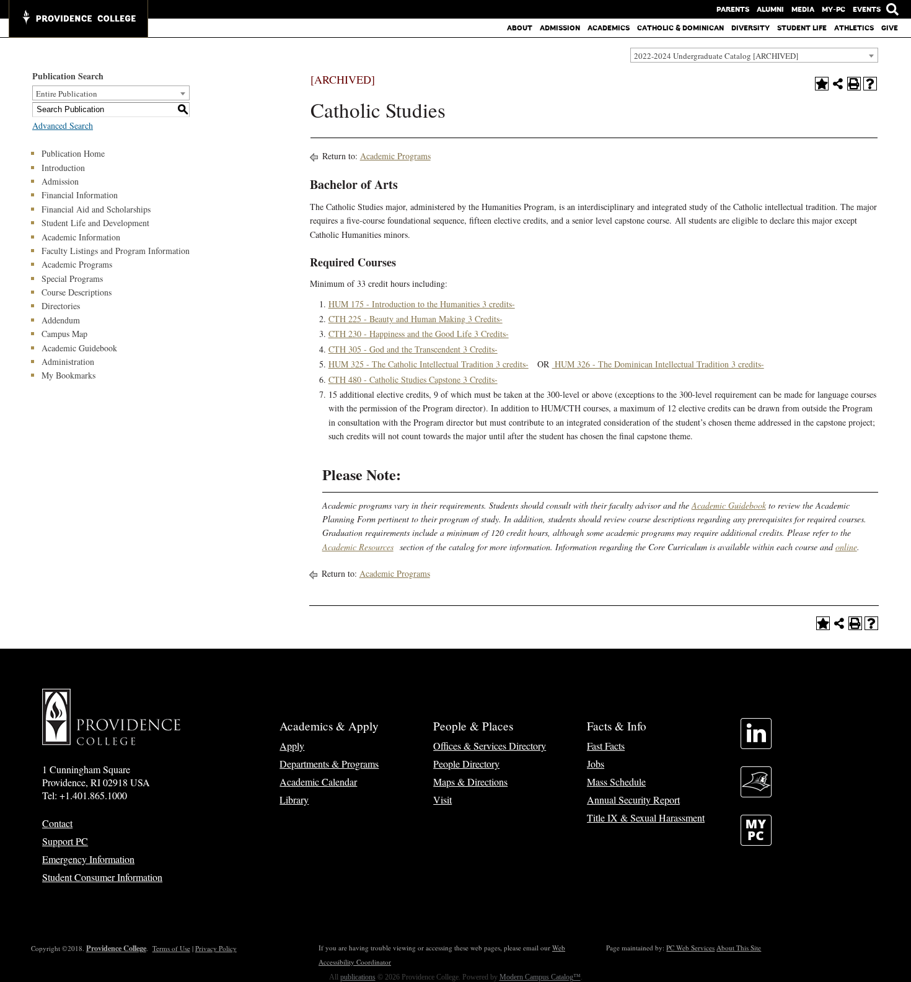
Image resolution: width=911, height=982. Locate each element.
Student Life (802, 28)
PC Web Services (690, 947)
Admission (560, 28)
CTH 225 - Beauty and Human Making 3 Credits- (415, 319)
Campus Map (64, 334)
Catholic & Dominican (680, 28)
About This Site (738, 947)
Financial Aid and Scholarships (96, 209)
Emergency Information (88, 859)
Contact (57, 823)
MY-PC (833, 9)
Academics (609, 28)
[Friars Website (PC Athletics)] (756, 793)
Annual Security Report (633, 799)
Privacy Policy (216, 948)
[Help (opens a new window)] (870, 83)
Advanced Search (62, 125)
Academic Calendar (318, 781)
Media (802, 9)
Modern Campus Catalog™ (540, 977)
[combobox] (754, 55)
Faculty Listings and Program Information (116, 250)
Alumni (770, 9)
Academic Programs (77, 264)
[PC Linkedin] (756, 745)
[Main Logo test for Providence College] (78, 19)
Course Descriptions (77, 292)
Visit (442, 799)
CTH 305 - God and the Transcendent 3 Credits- (413, 349)
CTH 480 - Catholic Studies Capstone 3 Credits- (413, 379)
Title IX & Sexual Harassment (646, 817)
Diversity (750, 28)
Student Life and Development (95, 223)
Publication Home (73, 153)
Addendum (61, 320)
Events (867, 9)
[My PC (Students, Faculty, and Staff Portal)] (756, 841)
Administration (68, 361)
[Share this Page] (838, 83)
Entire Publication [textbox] (66, 93)
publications (358, 977)
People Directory (466, 763)
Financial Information (80, 195)
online (846, 547)
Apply (291, 745)
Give (889, 28)
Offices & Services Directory (489, 745)
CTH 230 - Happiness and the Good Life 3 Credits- (418, 334)
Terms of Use (171, 948)
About (519, 28)
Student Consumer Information (102, 876)
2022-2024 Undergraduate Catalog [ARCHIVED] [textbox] (716, 55)
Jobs (595, 763)
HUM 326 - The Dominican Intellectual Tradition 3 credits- (658, 364)
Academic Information (81, 237)
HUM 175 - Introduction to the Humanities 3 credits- (421, 304)
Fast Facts (606, 745)
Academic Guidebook (79, 348)
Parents (732, 9)
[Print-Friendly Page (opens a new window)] (854, 83)
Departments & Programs (329, 763)
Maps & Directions (470, 781)
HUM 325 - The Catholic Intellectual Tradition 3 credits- (428, 364)
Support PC (65, 841)
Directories (61, 306)
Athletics (854, 28)
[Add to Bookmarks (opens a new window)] (822, 83)
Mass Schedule (616, 781)
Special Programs (72, 278)
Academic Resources (358, 547)
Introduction (63, 167)
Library (294, 799)
